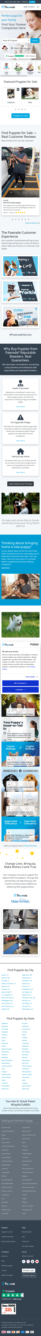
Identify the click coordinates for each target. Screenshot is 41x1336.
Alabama (5, 1023)
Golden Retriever (27, 1161)
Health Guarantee (7, 1237)
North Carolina (7, 1066)
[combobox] (15, 40)
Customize (19, 689)
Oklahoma (25, 1069)
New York (25, 1063)
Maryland (25, 1046)
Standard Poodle (27, 1210)
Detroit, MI (5, 986)
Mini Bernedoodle (7, 1180)
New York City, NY (8, 998)
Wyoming (25, 1089)
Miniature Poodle (7, 1187)
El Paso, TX (25, 986)
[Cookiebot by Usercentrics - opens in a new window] (30, 644)
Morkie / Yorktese (7, 1191)
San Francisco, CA (8, 1006)
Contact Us (25, 1241)
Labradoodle (5, 1172)
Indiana (24, 1038)
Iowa (3, 1040)
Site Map (25, 1246)
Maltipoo (24, 1176)
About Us (4, 1256)
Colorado (5, 1029)
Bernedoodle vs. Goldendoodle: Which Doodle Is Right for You (20, 788)
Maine (4, 1046)
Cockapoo (25, 1150)
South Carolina (27, 1074)
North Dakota (26, 1066)
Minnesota (5, 1052)
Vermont (5, 1083)
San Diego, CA (27, 1003)
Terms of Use (22, 1325)
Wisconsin (5, 1089)
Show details (30, 677)
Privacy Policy (13, 1325)
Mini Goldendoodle (7, 1183)
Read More (5, 568)
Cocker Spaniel (6, 1154)
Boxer (24, 1142)
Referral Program (7, 1275)
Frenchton (25, 1157)
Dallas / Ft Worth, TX (9, 983)
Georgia (4, 1035)
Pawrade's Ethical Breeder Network (11, 1327)
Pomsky (24, 1195)
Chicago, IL (5, 981)
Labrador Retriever (27, 1172)
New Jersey (26, 1060)
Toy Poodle (5, 1213)
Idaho (24, 1035)
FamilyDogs (18, 73)
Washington (6, 1086)
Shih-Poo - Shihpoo (27, 1206)
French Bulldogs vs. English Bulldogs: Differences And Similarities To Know (20, 763)
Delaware (5, 1032)
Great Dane (25, 1165)
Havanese (5, 1168)
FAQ (23, 1237)
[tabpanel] (10, 97)
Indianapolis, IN (27, 989)
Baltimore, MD (27, 975)
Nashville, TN (26, 995)
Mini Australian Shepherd (29, 1183)
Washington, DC (27, 1009)
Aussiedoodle (26, 1127)
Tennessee (25, 1077)
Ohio (3, 1069)
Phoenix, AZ (26, 1001)
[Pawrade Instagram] (28, 1261)
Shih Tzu (4, 1206)
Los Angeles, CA (7, 995)
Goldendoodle (6, 1165)
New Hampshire (7, 1060)
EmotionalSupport (30, 73)
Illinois (4, 1038)
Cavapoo (24, 1146)
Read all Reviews (31, 223)
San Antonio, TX (7, 1003)
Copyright (4, 1325)
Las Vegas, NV (27, 992)
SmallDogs (6, 73)
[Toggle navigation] (37, 7)
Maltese (4, 1176)
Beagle (4, 1135)
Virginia (24, 1083)
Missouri (5, 1055)
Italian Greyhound (27, 1168)
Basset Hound (26, 1131)
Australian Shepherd (8, 1131)
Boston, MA (6, 978)
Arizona (24, 1023)
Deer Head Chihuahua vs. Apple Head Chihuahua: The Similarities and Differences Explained (20, 837)
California (25, 1026)
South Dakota (6, 1077)
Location (31, 1246)
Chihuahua (5, 1150)
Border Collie (26, 1139)
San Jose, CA (26, 1006)
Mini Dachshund (27, 1180)
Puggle (24, 1198)
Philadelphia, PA (7, 1001)
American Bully (6, 1127)
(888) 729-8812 (29, 7)
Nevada (24, 1057)
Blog (2, 1261)
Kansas (24, 1040)
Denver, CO (26, 983)
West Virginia (26, 1086)
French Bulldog (6, 1157)
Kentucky (5, 1043)
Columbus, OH (27, 981)
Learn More (20, 406)
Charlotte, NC (26, 978)
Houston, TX (6, 989)
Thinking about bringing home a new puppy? (19, 545)
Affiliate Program (7, 1266)
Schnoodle (5, 1202)
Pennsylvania (26, 1072)
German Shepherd (7, 1161)
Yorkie (24, 1213)
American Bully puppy (12, 203)
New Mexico (6, 1063)
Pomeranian (5, 1195)
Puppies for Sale (20, 115)
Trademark (30, 1325)
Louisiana (25, 1043)
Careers (4, 1270)
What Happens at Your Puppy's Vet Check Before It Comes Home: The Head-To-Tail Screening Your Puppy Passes (19, 736)
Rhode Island (6, 1074)
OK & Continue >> (20, 683)
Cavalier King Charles (8, 1146)
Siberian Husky (6, 1210)
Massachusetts (7, 1049)
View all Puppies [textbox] (10, 40)
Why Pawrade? (27, 1232)
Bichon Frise (5, 1139)
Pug (3, 1198)
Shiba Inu (25, 1202)
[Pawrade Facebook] (24, 1261)
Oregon (4, 1072)
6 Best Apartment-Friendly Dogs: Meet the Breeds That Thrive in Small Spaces (20, 813)
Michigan (25, 1049)
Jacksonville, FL (7, 992)
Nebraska (5, 1057)
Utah (23, 1080)
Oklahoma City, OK (28, 998)
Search (35, 40)
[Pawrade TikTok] (33, 1261)
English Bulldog (26, 1154)
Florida (24, 1032)
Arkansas (5, 1026)
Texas (3, 1080)
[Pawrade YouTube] (37, 1261)
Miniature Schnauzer (28, 1187)
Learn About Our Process (20, 483)
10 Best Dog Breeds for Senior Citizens (20, 714)
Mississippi (26, 1052)
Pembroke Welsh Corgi (29, 1191)
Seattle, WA (5, 1009)
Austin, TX (5, 975)
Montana (25, 1055)
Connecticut (26, 1029)
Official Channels (27, 1256)
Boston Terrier (6, 1142)
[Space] (8, 1283)
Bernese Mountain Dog (29, 1135)
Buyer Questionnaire (8, 1241)
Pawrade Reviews (30, 846)
